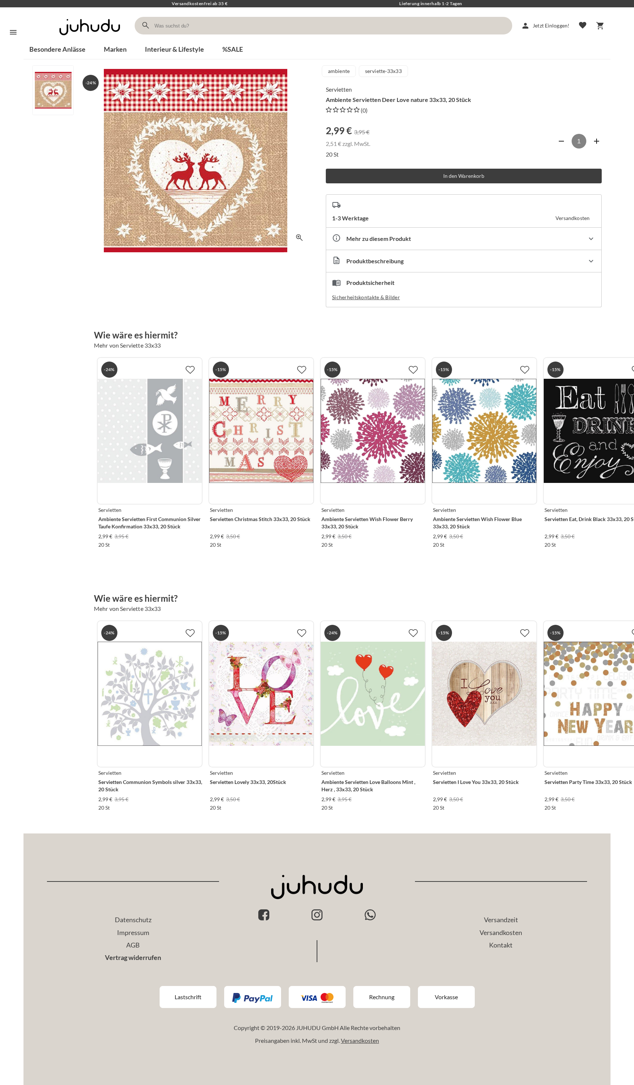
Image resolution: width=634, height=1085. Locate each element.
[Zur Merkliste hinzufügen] (190, 370)
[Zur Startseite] (90, 41)
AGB (133, 945)
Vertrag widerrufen (133, 957)
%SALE (232, 49)
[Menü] (13, 32)
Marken (115, 49)
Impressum (133, 932)
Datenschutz (133, 920)
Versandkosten (501, 932)
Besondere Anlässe (57, 49)
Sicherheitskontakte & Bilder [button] (366, 297)
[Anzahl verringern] (561, 141)
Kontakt (501, 945)
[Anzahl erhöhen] (596, 141)
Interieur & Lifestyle (174, 49)
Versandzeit (501, 920)
